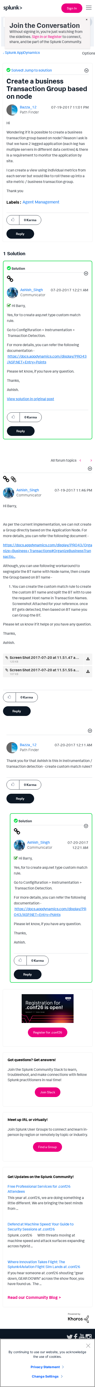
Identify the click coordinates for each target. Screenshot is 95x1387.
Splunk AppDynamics (22, 52)
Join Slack (47, 1092)
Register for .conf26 (47, 1032)
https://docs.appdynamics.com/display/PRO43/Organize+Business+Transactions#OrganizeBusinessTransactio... (47, 551)
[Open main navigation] (89, 8)
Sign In (72, 8)
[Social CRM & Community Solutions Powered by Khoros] (78, 1317)
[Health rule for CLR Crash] (90, 460)
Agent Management (41, 202)
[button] (86, 71)
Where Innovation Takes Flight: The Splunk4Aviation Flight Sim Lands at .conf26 (44, 1264)
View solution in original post (30, 399)
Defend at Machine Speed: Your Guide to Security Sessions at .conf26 (41, 1226)
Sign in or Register (47, 36)
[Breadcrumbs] (81, 460)
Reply (20, 234)
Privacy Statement (45, 1367)
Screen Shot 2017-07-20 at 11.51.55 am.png (48, 670)
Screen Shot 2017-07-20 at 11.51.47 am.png (48, 657)
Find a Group (47, 1147)
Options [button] (87, 53)
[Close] (88, 1345)
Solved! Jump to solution (31, 70)
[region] (47, 1363)
